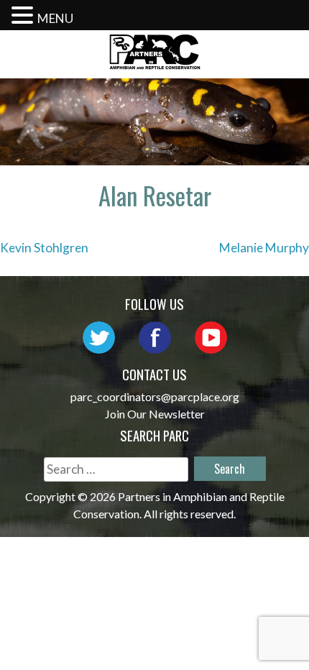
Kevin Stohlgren (44, 247)
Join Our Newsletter (155, 414)
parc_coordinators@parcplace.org (154, 396)
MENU (55, 18)
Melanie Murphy (264, 247)
